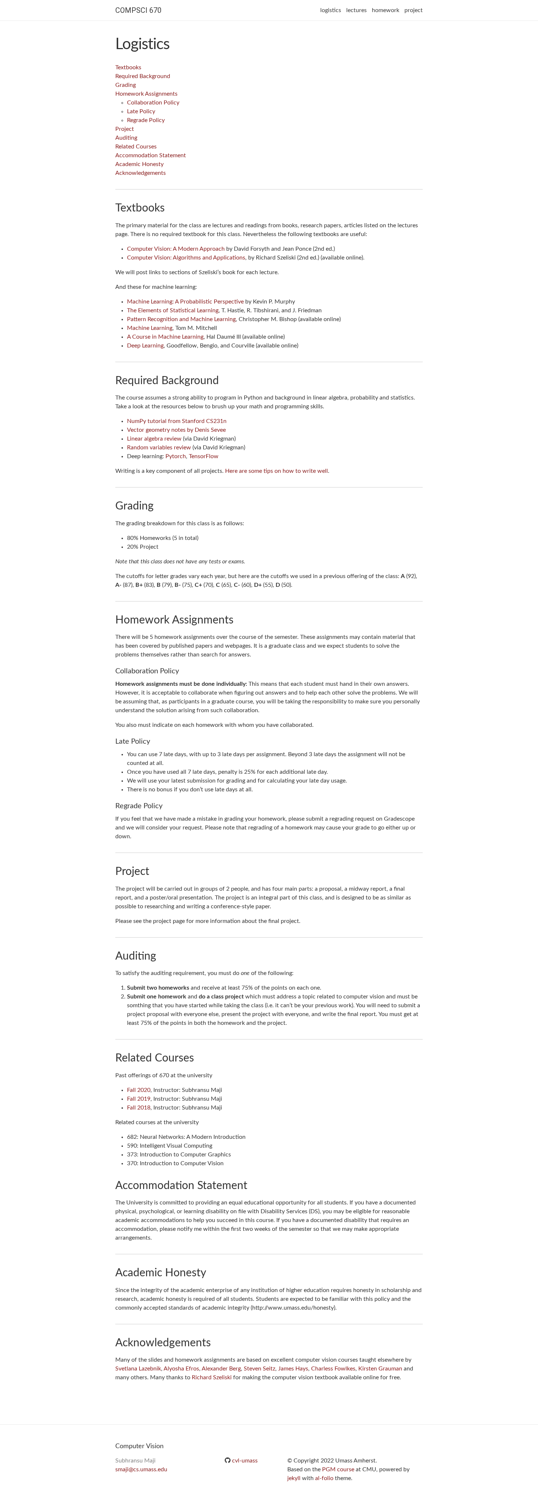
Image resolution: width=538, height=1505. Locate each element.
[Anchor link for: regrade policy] (166, 805)
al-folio (324, 1478)
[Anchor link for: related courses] (199, 1056)
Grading (125, 85)
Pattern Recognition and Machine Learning (181, 319)
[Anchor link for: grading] (159, 504)
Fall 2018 (138, 1108)
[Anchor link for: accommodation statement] (252, 1184)
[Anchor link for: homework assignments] (238, 618)
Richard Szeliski (212, 1377)
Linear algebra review (154, 439)
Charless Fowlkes (333, 1369)
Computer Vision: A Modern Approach (176, 249)
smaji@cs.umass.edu (141, 1469)
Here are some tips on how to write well (276, 471)
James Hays (293, 1369)
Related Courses (136, 147)
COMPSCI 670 (138, 10)
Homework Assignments (146, 94)
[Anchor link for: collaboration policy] (183, 670)
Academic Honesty (139, 164)
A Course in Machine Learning (165, 337)
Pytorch (175, 456)
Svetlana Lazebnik (138, 1369)
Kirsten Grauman (380, 1369)
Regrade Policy (146, 120)
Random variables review (159, 447)
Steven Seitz (259, 1369)
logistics (330, 10)
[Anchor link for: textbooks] (170, 206)
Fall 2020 (138, 1090)
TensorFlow (203, 456)
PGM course (338, 1469)
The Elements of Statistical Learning (172, 310)
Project (124, 129)
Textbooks (128, 67)
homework (385, 10)
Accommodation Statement (150, 155)
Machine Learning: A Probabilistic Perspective (185, 302)
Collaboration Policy (153, 103)
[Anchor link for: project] (154, 870)
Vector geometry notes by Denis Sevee (176, 430)
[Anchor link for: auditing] (161, 954)
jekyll (293, 1478)
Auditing (126, 138)
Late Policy (141, 111)
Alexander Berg (221, 1369)
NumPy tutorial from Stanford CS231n (177, 421)
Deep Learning (145, 346)
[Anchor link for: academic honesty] (211, 1271)
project (413, 10)
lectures (356, 10)
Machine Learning (149, 328)
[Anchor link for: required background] (224, 379)
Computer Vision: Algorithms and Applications (186, 258)
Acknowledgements (140, 173)
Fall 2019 (138, 1099)
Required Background (142, 76)
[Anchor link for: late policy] (154, 740)
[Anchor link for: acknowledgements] (216, 1341)
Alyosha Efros (181, 1369)
